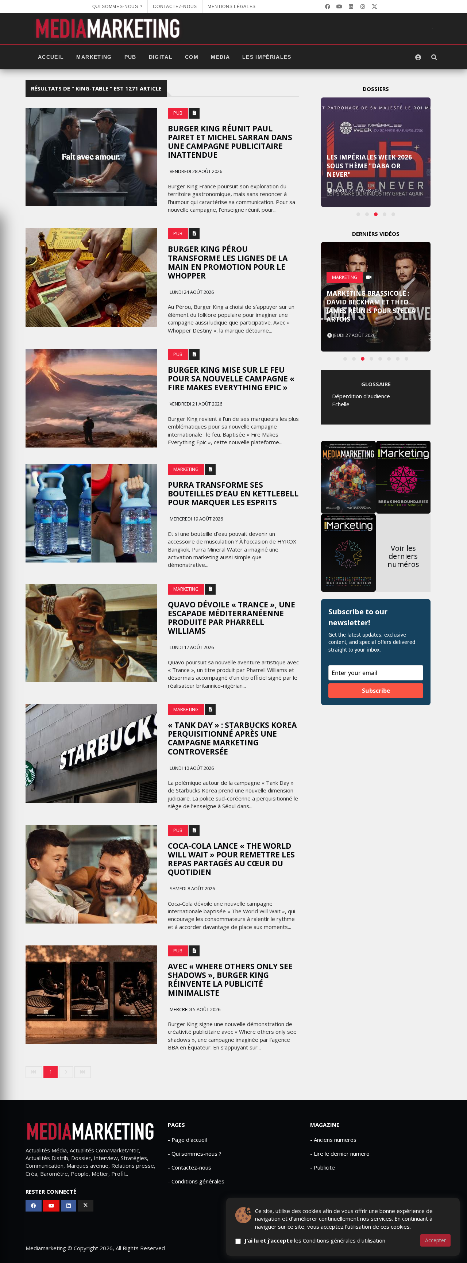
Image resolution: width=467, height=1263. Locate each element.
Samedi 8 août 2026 (192, 889)
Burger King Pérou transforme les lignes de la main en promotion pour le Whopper (227, 262)
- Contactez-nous (189, 1167)
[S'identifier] (418, 57)
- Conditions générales (196, 1181)
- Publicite (322, 1167)
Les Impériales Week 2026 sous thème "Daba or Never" (369, 166)
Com (191, 57)
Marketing (94, 57)
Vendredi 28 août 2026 (195, 171)
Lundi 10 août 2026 (191, 768)
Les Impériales (267, 57)
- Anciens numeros (333, 1139)
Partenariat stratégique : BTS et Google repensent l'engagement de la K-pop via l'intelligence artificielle (374, 301)
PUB (130, 57)
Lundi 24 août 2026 (191, 292)
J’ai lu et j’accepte (314, 1240)
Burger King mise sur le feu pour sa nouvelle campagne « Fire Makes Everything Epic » (231, 378)
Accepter (435, 1240)
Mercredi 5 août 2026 (194, 1009)
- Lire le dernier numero (340, 1153)
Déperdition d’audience (361, 396)
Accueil (51, 57)
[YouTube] (339, 6)
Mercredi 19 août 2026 (196, 519)
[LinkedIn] (351, 6)
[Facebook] (327, 6)
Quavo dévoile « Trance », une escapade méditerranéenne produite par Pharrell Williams (231, 617)
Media (220, 57)
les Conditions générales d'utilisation (339, 1240)
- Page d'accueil (187, 1139)
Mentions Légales (232, 6)
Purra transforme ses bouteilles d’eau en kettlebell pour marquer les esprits (233, 493)
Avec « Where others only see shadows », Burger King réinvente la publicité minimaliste (230, 979)
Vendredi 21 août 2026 (195, 404)
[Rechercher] (434, 57)
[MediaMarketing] (108, 28)
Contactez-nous (175, 6)
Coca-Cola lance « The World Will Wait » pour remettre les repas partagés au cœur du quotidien (231, 859)
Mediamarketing (46, 1248)
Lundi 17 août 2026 (191, 647)
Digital (161, 57)
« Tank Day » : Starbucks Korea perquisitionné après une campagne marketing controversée (232, 738)
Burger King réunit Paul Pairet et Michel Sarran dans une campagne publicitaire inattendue (230, 141)
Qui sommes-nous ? (117, 6)
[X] (374, 6)
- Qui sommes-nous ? (194, 1153)
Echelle (341, 404)
